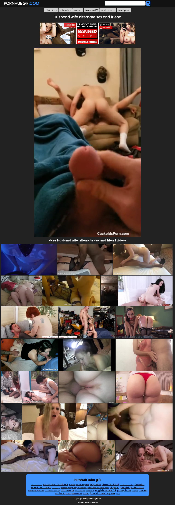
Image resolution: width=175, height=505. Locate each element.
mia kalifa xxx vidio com (98, 487)
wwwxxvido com (80, 491)
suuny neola (77, 493)
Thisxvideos (65, 10)
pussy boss (124, 490)
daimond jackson (36, 490)
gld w (118, 494)
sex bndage (56, 488)
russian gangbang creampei (74, 487)
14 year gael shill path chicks (127, 487)
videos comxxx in (36, 485)
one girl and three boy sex (99, 493)
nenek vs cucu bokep (127, 485)
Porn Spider (123, 10)
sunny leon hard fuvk (55, 484)
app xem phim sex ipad (104, 484)
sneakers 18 (90, 491)
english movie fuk (105, 490)
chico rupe (67, 490)
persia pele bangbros (79, 484)
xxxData (78, 10)
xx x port (135, 491)
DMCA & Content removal (87, 502)
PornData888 (91, 10)
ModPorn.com (108, 10)
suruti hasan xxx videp (52, 491)
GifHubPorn (51, 10)
